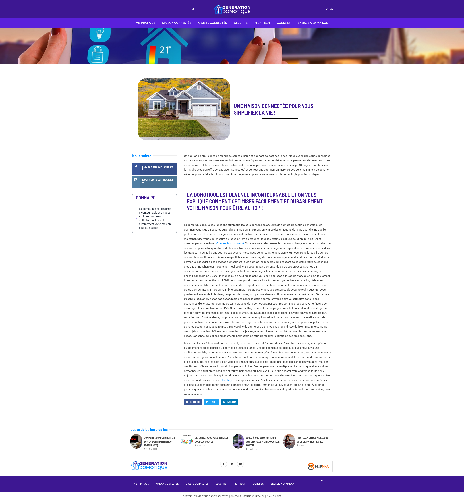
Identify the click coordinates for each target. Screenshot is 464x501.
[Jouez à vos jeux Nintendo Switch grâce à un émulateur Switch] (238, 443)
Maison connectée (176, 22)
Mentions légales (254, 496)
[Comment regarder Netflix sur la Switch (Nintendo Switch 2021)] (136, 443)
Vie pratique (145, 22)
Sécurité (241, 22)
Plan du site (273, 496)
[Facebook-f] (322, 9)
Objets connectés (212, 22)
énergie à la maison (313, 22)
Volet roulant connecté (230, 243)
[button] (193, 9)
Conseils (284, 22)
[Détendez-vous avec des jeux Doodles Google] (187, 443)
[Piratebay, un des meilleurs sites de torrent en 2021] (289, 443)
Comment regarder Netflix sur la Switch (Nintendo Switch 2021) (159, 441)
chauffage (227, 380)
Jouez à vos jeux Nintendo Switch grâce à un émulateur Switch (263, 441)
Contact (235, 496)
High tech (262, 22)
